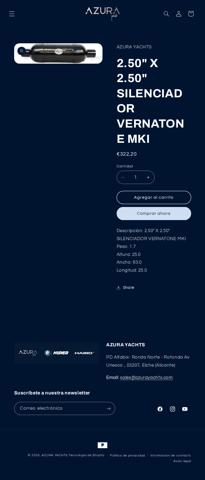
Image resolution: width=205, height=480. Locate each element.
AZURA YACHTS (55, 455)
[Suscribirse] (108, 408)
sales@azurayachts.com (146, 377)
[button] (12, 13)
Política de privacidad (127, 455)
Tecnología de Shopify (86, 455)
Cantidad (125, 166)
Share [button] (128, 288)
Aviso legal (182, 461)
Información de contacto (171, 455)
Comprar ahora (154, 213)
